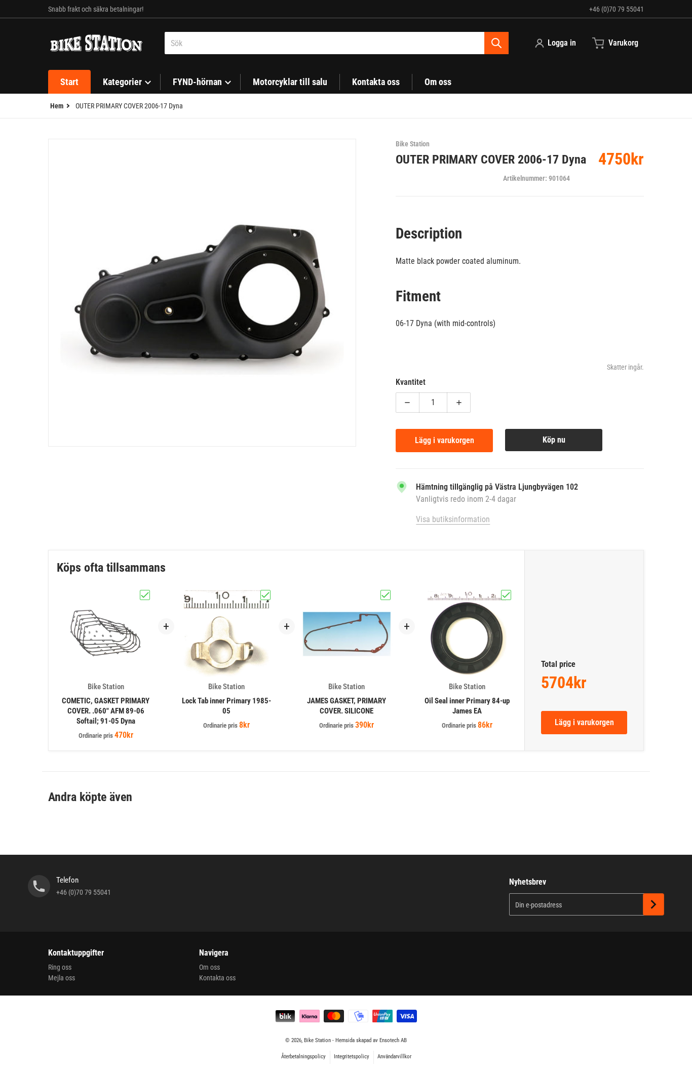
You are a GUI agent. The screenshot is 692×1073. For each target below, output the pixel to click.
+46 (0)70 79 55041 (616, 9)
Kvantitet (411, 382)
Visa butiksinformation (453, 519)
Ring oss (59, 967)
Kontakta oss (217, 978)
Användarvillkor (394, 1056)
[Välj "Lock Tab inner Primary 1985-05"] (265, 595)
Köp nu (554, 440)
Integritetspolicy (351, 1056)
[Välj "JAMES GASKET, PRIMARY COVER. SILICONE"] (385, 595)
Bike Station (317, 1040)
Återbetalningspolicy (303, 1056)
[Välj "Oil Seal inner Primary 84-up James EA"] (506, 595)
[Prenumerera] (653, 904)
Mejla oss (61, 978)
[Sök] (496, 43)
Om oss (209, 967)
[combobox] (337, 43)
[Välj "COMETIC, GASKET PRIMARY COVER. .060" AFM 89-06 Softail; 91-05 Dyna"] (145, 595)
